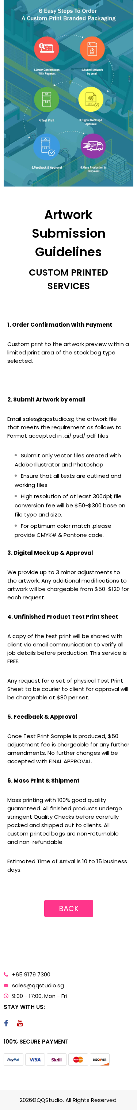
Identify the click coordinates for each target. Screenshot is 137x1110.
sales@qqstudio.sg (38, 985)
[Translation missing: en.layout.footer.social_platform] (6, 1023)
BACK (69, 908)
